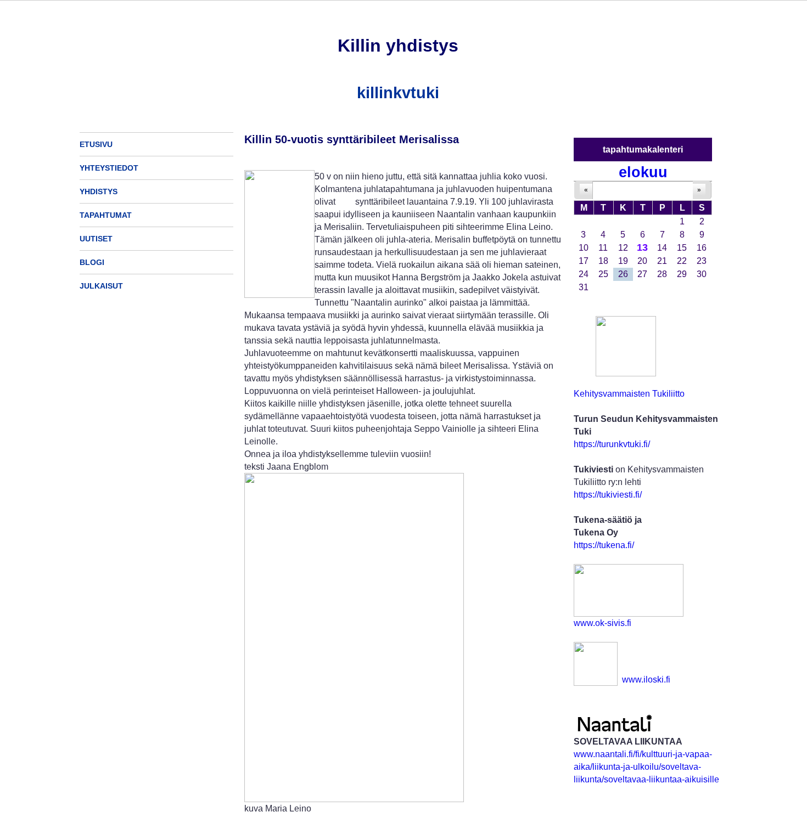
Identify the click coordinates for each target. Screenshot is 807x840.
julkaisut (101, 285)
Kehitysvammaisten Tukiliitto (629, 393)
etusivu (96, 144)
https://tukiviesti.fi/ (608, 494)
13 (642, 247)
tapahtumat (106, 215)
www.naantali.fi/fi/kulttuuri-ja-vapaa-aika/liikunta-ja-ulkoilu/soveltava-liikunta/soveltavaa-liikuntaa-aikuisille (646, 766)
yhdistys (98, 191)
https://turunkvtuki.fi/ (612, 444)
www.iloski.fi (646, 679)
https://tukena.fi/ (604, 545)
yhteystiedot (109, 168)
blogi (92, 262)
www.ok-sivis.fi (602, 623)
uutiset (96, 238)
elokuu (643, 172)
